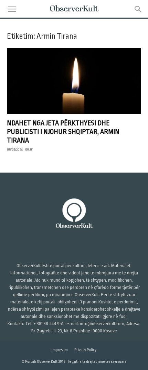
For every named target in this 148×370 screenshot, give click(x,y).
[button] (12, 9)
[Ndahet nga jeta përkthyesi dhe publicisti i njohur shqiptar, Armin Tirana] (74, 81)
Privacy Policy (85, 350)
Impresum (60, 350)
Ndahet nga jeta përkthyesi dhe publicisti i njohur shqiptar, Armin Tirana (63, 131)
